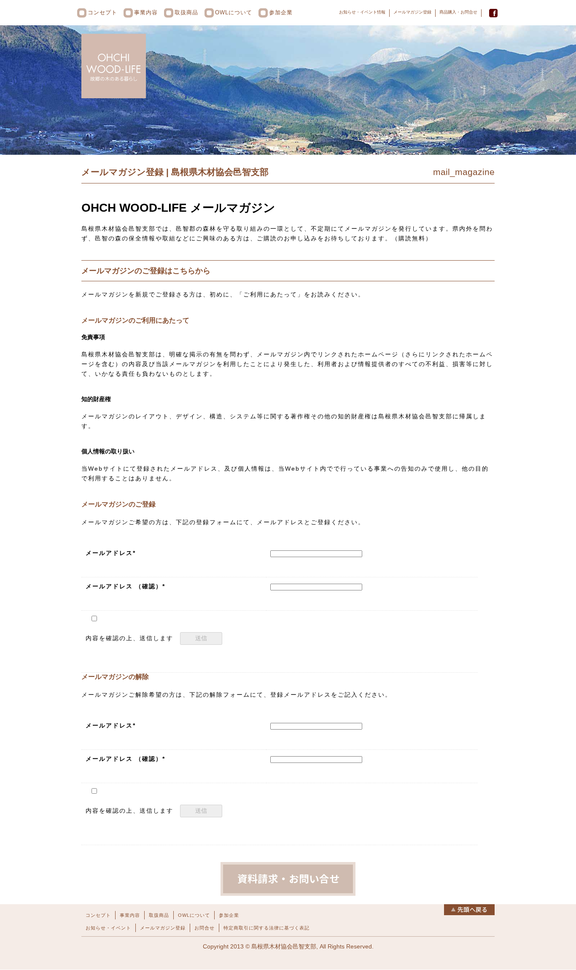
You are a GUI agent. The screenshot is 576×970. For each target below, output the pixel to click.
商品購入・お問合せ (458, 12)
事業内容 (146, 12)
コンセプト (102, 12)
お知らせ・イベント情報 (362, 12)
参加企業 (281, 12)
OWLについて (233, 12)
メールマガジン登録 (412, 12)
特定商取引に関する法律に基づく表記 (266, 927)
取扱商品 (186, 12)
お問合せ (204, 927)
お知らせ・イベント (108, 927)
